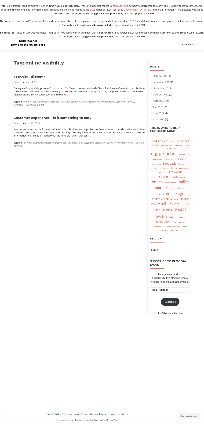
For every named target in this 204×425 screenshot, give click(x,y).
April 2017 (158, 119)
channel (41, 101)
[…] (68, 94)
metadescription (178, 177)
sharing (130, 101)
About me (187, 44)
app (34, 101)
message (83, 142)
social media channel (177, 217)
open (176, 199)
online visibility (108, 101)
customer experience (32, 142)
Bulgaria (172, 141)
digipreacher (50, 142)
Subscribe (170, 301)
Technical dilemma (30, 77)
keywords (175, 172)
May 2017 (158, 113)
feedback (73, 142)
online (157, 181)
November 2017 (162, 88)
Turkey (174, 222)
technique (18, 104)
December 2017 (162, 81)
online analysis (171, 183)
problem (121, 101)
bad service (159, 141)
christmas (155, 145)
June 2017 (158, 106)
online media (180, 188)
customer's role (78, 101)
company (178, 145)
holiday (174, 168)
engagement (93, 101)
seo (157, 210)
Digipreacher (28, 40)
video (184, 226)
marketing (163, 176)
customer (65, 101)
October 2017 (161, 94)
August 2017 (160, 100)
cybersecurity (170, 148)
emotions (62, 142)
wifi (176, 230)
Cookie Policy (113, 420)
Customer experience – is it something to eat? (52, 118)
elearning (168, 159)
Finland (181, 164)
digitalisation (184, 154)
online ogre (93, 142)
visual (130, 142)
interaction (162, 172)
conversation (52, 101)
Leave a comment (35, 104)
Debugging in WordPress (137, 9)
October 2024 (161, 75)
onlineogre (159, 194)
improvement (184, 168)
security (186, 204)
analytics (27, 101)
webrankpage (167, 230)
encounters (156, 164)
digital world (157, 159)
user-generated (173, 226)
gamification (164, 168)
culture (187, 145)
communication (167, 145)
